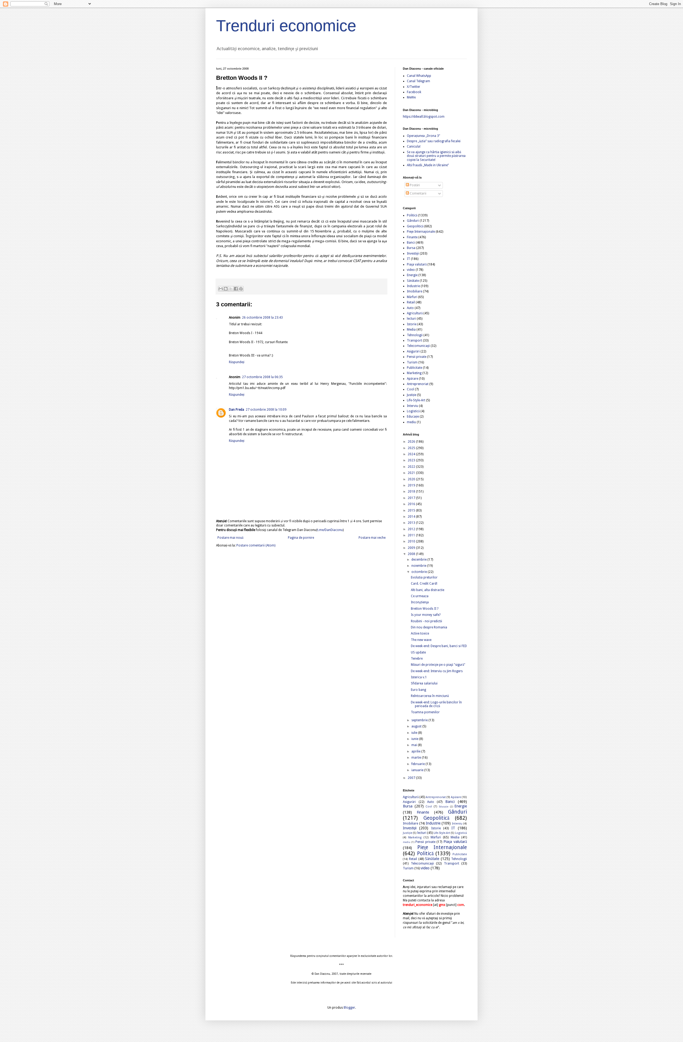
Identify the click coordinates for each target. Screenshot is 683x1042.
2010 (412, 541)
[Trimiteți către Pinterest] (241, 288)
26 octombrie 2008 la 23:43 (262, 317)
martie (416, 757)
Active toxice (420, 633)
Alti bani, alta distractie (427, 590)
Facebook (414, 92)
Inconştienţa (420, 602)
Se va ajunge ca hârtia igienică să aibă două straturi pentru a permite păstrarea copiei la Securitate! (436, 156)
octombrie (419, 572)
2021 (412, 473)
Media (411, 329)
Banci (411, 242)
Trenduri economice (286, 26)
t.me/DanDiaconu (330, 530)
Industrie (413, 286)
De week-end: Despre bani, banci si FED (439, 646)
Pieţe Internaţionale (421, 231)
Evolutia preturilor (424, 577)
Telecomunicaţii (418, 346)
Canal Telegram (418, 81)
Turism (412, 362)
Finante (412, 237)
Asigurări (413, 351)
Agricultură (415, 313)
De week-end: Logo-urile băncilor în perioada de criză (436, 704)
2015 (412, 510)
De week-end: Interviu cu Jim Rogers (437, 671)
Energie (412, 275)
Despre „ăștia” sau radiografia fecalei (433, 141)
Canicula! (413, 146)
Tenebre (417, 658)
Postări (414, 185)
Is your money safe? (425, 615)
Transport (414, 340)
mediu (411, 422)
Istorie (411, 324)
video (411, 270)
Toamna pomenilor (425, 712)
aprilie (416, 751)
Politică (412, 215)
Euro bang (418, 690)
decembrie (419, 559)
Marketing (414, 373)
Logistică (413, 411)
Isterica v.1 (419, 677)
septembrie (419, 720)
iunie (415, 739)
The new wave (421, 640)
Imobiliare (414, 291)
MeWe (411, 97)
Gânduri (413, 221)
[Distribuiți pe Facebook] (236, 288)
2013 (412, 523)
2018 (412, 491)
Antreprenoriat (417, 384)
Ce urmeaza (419, 596)
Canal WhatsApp (419, 76)
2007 (412, 778)
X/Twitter (413, 87)
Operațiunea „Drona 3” (423, 136)
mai (414, 745)
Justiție (411, 395)
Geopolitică (415, 226)
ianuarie (417, 770)
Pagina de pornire (301, 538)
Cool (410, 389)
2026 (412, 441)
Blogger (349, 1007)
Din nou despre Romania (429, 627)
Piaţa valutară (417, 264)
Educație (413, 416)
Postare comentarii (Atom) (255, 545)
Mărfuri (412, 297)
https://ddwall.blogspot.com (423, 116)
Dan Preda (236, 409)
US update (418, 652)
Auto (410, 308)
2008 (412, 554)
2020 (412, 479)
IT (408, 259)
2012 (412, 529)
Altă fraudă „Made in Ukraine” (428, 165)
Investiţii (413, 253)
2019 (412, 485)
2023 (412, 460)
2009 (412, 548)
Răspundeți (236, 362)
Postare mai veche (372, 538)
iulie (414, 733)
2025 (412, 448)
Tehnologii (415, 335)
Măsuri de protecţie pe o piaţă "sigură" (438, 665)
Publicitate (414, 368)
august (416, 726)
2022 (412, 467)
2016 (412, 504)
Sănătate (413, 281)
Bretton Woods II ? (424, 609)
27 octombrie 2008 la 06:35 (262, 377)
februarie (418, 764)
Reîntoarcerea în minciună (430, 696)
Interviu (412, 406)
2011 (412, 535)
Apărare (412, 379)
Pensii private (416, 357)
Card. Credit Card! (424, 583)
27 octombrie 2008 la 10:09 (266, 409)
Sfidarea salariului (424, 683)
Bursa (411, 248)
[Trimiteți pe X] (230, 288)
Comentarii (417, 193)
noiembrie (419, 566)
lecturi (411, 318)
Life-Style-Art (416, 400)
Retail (411, 302)
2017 (412, 498)
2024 (412, 454)
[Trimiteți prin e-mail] (220, 288)
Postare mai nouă (230, 538)
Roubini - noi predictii (426, 621)
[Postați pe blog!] (225, 288)
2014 (412, 516)
